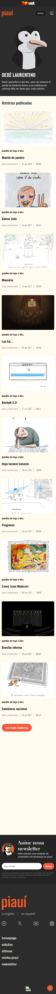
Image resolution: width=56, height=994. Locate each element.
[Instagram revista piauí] (52, 923)
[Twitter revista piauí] (20, 923)
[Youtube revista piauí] (36, 923)
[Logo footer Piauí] (28, 903)
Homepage (9, 938)
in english (8, 913)
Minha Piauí (10, 957)
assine (48, 866)
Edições (7, 944)
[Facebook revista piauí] (4, 923)
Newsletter (9, 964)
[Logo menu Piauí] (7, 13)
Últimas (7, 951)
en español (28, 913)
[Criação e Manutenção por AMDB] (28, 988)
